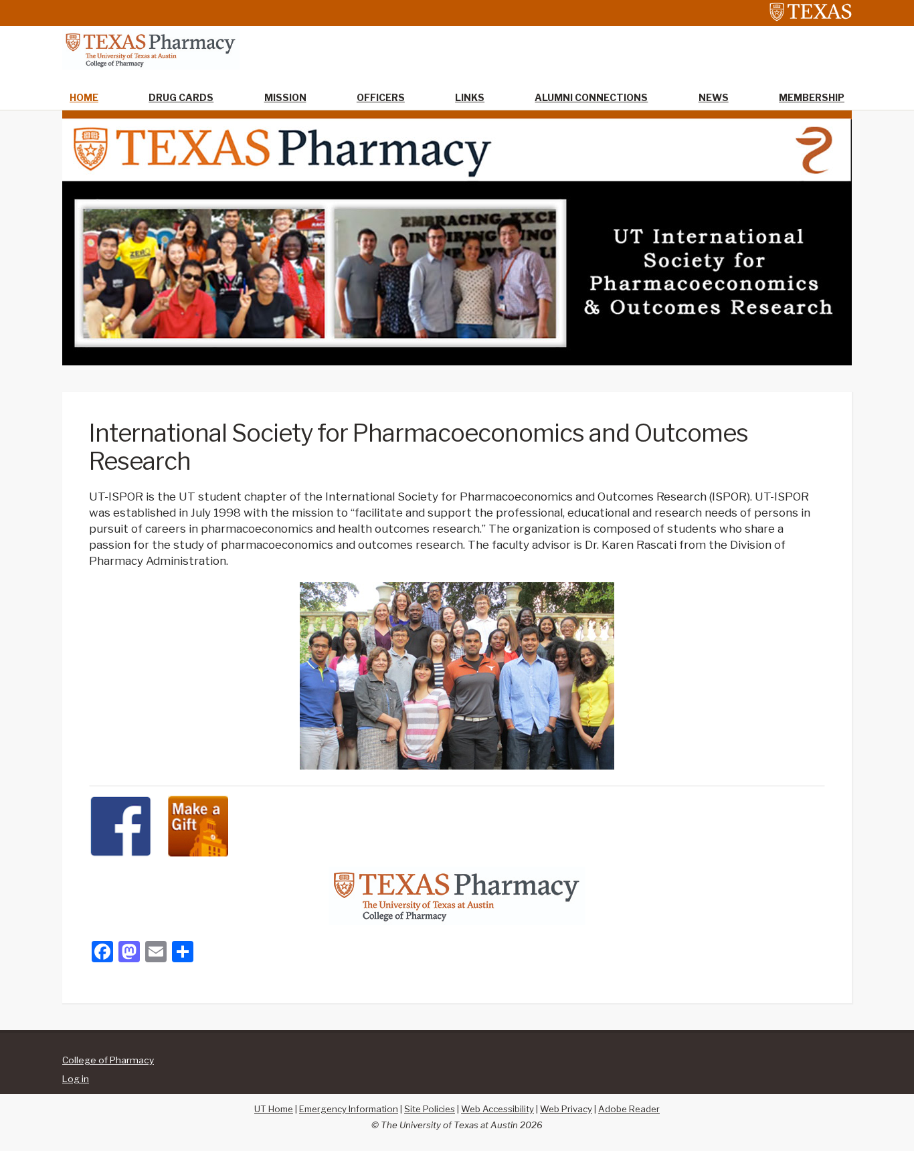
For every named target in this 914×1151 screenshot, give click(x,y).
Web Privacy (566, 1108)
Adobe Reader (629, 1108)
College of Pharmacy (108, 1060)
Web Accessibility (497, 1108)
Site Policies (429, 1108)
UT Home (273, 1108)
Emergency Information (348, 1108)
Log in (75, 1078)
